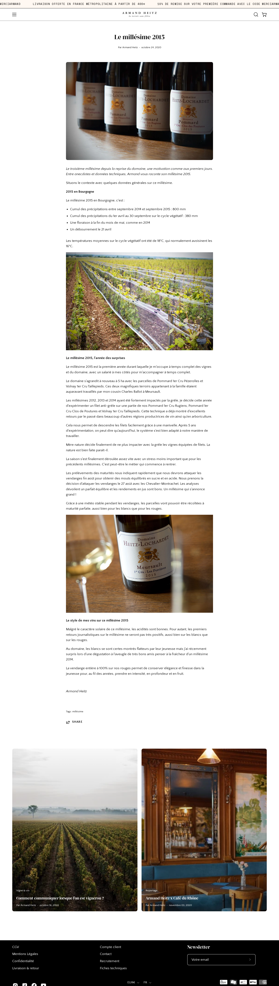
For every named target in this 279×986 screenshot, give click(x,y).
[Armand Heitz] (139, 14)
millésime (77, 711)
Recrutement (109, 961)
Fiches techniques (113, 968)
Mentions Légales (25, 954)
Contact (106, 954)
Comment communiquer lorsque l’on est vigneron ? (60, 898)
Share (77, 722)
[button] (256, 14)
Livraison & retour (25, 968)
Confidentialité (23, 961)
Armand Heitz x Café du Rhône (172, 898)
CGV (15, 947)
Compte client (110, 947)
